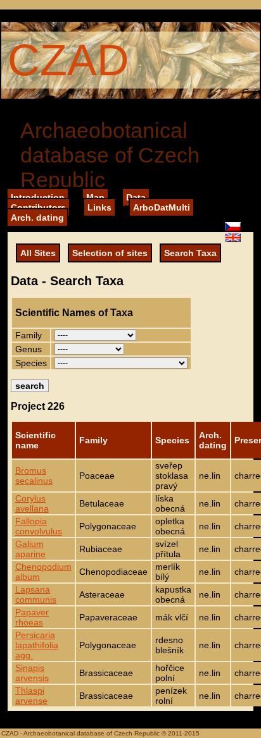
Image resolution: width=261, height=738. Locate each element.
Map (95, 197)
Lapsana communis (35, 594)
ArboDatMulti (161, 207)
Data (136, 197)
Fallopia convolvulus (38, 526)
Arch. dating (37, 217)
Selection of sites (110, 253)
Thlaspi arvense (31, 696)
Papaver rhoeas (32, 617)
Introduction (38, 197)
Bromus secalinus (34, 475)
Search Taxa (190, 253)
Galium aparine (30, 549)
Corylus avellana (32, 503)
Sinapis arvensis (32, 673)
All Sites (38, 253)
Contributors (38, 207)
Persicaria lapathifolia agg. (36, 645)
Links (99, 207)
